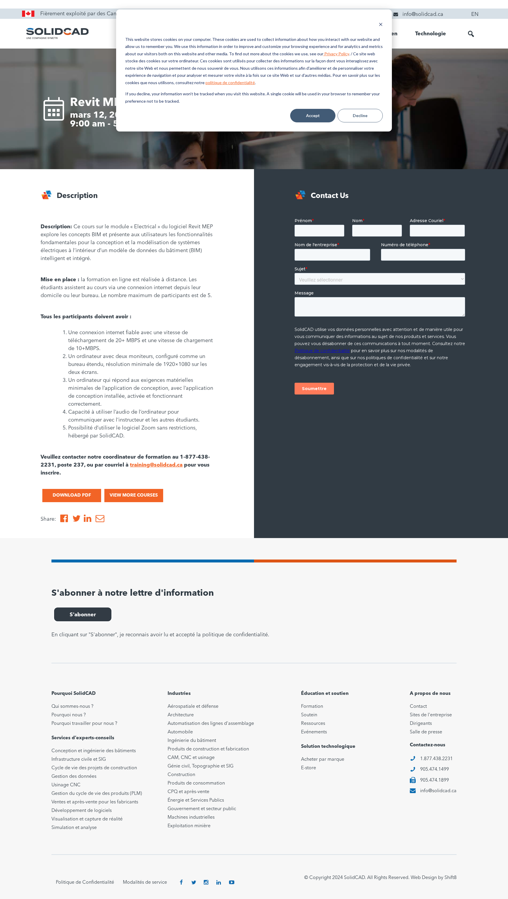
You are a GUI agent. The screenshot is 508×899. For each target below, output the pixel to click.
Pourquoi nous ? (68, 715)
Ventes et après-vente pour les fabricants (94, 802)
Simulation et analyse (74, 827)
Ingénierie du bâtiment (192, 740)
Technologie (430, 33)
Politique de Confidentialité (85, 882)
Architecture (181, 715)
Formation (312, 706)
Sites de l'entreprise (431, 715)
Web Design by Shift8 (434, 877)
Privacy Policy (336, 53)
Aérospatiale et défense (193, 706)
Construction (181, 775)
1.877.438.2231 (436, 759)
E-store (308, 768)
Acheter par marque (322, 759)
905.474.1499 (434, 769)
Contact (418, 706)
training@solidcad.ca (156, 465)
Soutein (309, 715)
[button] (471, 33)
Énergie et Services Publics (196, 800)
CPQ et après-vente (188, 792)
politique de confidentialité (230, 82)
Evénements (314, 732)
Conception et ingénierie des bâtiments (93, 751)
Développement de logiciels (81, 810)
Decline (360, 115)
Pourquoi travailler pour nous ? (84, 723)
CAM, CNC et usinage (191, 757)
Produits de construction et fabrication (208, 749)
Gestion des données (73, 776)
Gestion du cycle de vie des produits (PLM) (96, 793)
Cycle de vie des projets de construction (94, 768)
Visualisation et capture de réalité (87, 819)
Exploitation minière (189, 826)
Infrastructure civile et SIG (78, 759)
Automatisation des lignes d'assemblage (211, 723)
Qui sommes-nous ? (72, 706)
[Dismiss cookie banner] (381, 25)
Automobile (180, 732)
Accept (313, 115)
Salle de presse (426, 732)
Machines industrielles (191, 817)
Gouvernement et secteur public (202, 809)
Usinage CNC (66, 785)
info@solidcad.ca (438, 791)
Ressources (313, 723)
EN (475, 14)
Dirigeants (421, 723)
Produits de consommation (196, 783)
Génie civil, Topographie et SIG (200, 766)
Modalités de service (145, 882)
